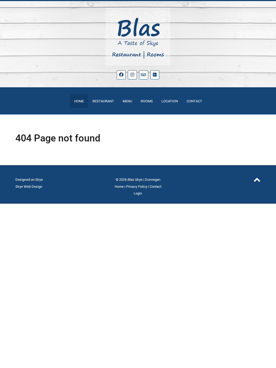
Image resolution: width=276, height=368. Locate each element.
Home (119, 187)
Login (138, 193)
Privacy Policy (136, 187)
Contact (155, 187)
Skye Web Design (28, 187)
